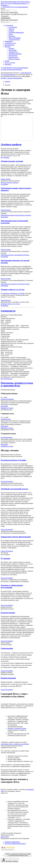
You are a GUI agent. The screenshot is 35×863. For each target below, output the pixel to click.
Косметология (13, 57)
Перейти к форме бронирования (11, 78)
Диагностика (13, 55)
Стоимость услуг (10, 43)
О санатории (9, 25)
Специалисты (13, 52)
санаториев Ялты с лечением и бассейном (15, 744)
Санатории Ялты (14, 39)
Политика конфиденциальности (15, 843)
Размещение (9, 41)
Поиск (11, 34)
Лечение (7, 46)
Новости (11, 29)
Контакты (8, 64)
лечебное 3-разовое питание (17, 728)
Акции (7, 61)
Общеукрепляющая (7, 399)
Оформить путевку (7, 408)
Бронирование (6, 18)
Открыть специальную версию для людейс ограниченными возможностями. (17, 854)
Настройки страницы (12, 861)
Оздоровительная (6, 437)
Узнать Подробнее (7, 481)
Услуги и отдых (10, 62)
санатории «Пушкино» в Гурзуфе (13, 293)
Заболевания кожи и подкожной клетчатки (15, 255)
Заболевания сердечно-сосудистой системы (15, 284)
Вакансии (12, 36)
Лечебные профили (15, 54)
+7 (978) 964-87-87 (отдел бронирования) (14, 7)
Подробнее (4, 184)
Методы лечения (14, 59)
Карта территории (15, 38)
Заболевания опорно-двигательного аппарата (16, 215)
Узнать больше (5, 179)
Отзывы (11, 30)
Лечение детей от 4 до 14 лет (10, 304)
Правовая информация (16, 32)
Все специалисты (6, 379)
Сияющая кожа (6, 419)
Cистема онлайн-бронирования (11, 69)
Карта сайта (5, 837)
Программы (12, 50)
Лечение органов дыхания (9, 182)
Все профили (5, 157)
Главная (7, 81)
